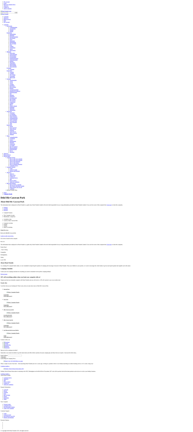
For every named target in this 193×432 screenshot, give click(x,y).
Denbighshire (13, 141)
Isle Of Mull (12, 99)
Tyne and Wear (13, 121)
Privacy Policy (13, 180)
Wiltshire (12, 134)
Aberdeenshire (13, 80)
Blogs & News (7, 19)
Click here (109, 205)
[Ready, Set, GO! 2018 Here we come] (96, 361)
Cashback (12, 188)
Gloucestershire (13, 54)
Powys (11, 150)
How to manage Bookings (16, 164)
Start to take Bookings (15, 161)
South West (9, 125)
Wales (8, 135)
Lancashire (12, 76)
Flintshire (12, 142)
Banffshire (12, 85)
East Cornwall (13, 127)
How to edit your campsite (16, 160)
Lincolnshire (13, 28)
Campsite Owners (11, 157)
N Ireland (9, 68)
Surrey (11, 49)
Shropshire (12, 62)
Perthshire (12, 107)
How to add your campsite (16, 159)
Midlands (9, 51)
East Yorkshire (13, 115)
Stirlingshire (12, 110)
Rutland (11, 61)
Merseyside (12, 77)
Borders (11, 88)
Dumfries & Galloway (15, 91)
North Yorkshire (13, 117)
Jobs (11, 179)
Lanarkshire (12, 102)
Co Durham (12, 114)
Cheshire (12, 72)
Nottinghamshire (14, 60)
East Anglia (9, 26)
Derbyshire (12, 53)
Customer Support (11, 167)
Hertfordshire (13, 42)
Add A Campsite (8, 8)
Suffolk (11, 31)
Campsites (6, 16)
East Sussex (12, 38)
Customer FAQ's (8, 377)
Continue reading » (5, 366)
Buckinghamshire (14, 37)
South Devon (13, 131)
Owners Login (7, 404)
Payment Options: (5, 420)
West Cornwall (13, 133)
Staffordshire (13, 64)
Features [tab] (6, 207)
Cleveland (12, 112)
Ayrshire (12, 84)
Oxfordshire (12, 47)
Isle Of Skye (13, 100)
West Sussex (13, 50)
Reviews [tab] (6, 210)
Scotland (9, 79)
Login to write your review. (7, 236)
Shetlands (12, 108)
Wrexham (12, 152)
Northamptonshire (14, 58)
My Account (7, 1)
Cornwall (6, 389)
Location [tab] (6, 208)
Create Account (13, 169)
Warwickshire (13, 65)
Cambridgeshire (13, 27)
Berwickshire (13, 87)
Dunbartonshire (13, 92)
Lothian (11, 103)
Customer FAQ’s (14, 178)
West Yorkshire (13, 122)
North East (9, 111)
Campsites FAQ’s (14, 165)
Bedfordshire (13, 34)
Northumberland (13, 118)
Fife (11, 93)
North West (9, 70)
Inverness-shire (13, 98)
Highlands (12, 96)
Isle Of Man (12, 74)
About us (12, 173)
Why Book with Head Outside (17, 186)
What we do (12, 175)
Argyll (11, 83)
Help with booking (11, 183)
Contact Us (6, 7)
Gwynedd (12, 145)
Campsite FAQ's (7, 405)
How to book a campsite (15, 184)
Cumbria (12, 73)
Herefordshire (13, 55)
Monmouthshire (13, 148)
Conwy (11, 140)
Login (5, 3)
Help (5, 20)
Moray (11, 104)
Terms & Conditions (14, 182)
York (11, 123)
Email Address (4, 355)
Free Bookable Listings (9, 407)
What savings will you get (16, 187)
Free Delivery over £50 (9, 416)
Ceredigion (12, 138)
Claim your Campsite (9, 408)
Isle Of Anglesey (14, 146)
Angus (11, 81)
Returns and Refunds (15, 171)
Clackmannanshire (14, 89)
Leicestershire (13, 57)
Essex (11, 39)
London (11, 46)
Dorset (11, 126)
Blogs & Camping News (9, 4)
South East (9, 32)
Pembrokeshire (13, 149)
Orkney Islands (13, 106)
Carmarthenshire (13, 137)
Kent (11, 45)
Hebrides (12, 95)
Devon (5, 391)
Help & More (7, 156)
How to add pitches (14, 163)
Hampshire (12, 41)
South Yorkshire (13, 119)
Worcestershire (13, 66)
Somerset (12, 130)
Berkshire (12, 35)
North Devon (13, 129)
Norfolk (11, 30)
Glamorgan (12, 144)
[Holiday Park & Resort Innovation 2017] (96, 368)
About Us (6, 6)
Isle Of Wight (13, 43)
